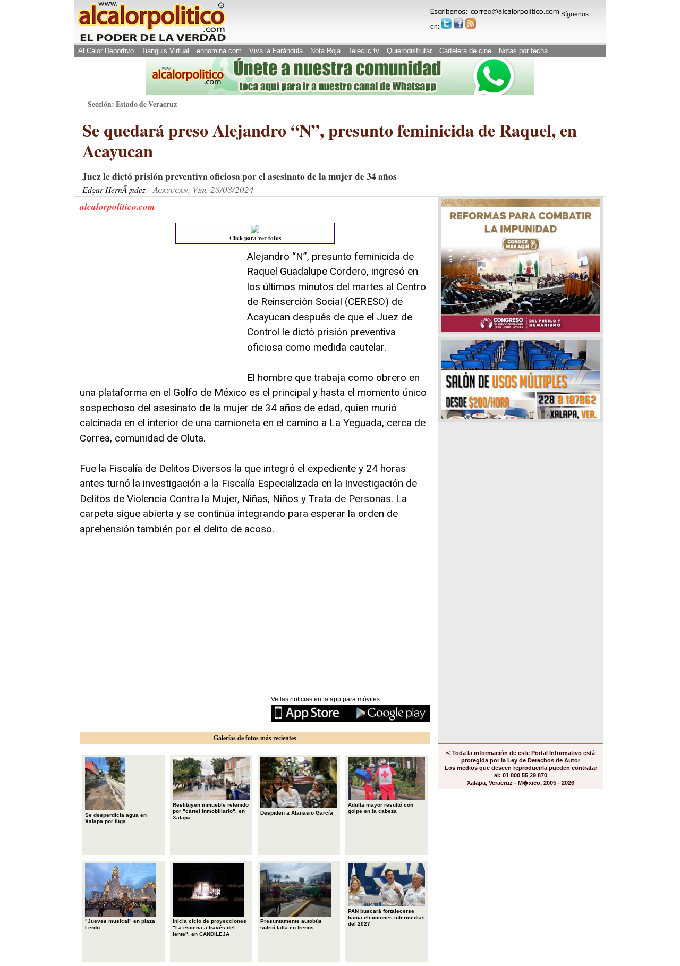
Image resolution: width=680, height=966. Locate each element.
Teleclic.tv (363, 51)
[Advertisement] (159, 315)
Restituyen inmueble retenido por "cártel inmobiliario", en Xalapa (211, 811)
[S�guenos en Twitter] (446, 23)
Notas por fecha (523, 51)
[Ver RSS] (470, 23)
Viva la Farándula (276, 51)
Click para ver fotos (255, 238)
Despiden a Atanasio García (296, 813)
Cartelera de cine (465, 51)
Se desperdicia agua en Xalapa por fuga (116, 818)
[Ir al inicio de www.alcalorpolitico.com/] (151, 41)
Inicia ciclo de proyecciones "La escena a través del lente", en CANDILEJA (209, 927)
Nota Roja (325, 51)
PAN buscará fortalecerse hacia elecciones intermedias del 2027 (386, 917)
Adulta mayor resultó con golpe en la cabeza (380, 808)
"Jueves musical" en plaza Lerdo (120, 924)
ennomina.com (219, 51)
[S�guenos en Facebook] (458, 23)
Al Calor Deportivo (106, 51)
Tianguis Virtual (165, 51)
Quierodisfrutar (409, 51)
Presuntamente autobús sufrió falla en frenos (291, 924)
